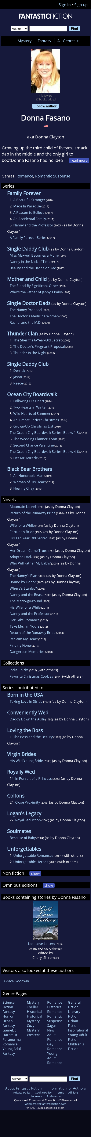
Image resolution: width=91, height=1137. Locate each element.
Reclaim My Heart (24, 639)
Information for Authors (67, 1088)
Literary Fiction (74, 1014)
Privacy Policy (21, 1092)
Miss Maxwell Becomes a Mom (34, 255)
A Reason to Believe (28, 212)
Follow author (45, 106)
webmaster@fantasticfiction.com (45, 1104)
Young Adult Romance (54, 1058)
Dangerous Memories (27, 651)
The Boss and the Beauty (33, 737)
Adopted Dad (20, 557)
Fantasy (44, 40)
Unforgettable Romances (33, 855)
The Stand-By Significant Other (34, 285)
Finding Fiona (20, 645)
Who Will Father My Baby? (30, 563)
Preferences (54, 1096)
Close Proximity (27, 802)
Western (33, 1035)
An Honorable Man (28, 475)
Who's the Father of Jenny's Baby (36, 292)
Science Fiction (9, 1004)
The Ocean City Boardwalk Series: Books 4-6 (44, 451)
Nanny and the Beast (26, 594)
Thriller (32, 1007)
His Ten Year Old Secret (28, 538)
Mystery (25, 40)
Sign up (81, 4)
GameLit (9, 1030)
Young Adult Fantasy (12, 1051)
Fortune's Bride (22, 531)
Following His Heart (28, 401)
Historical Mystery (34, 1018)
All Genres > (69, 40)
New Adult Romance (54, 1035)
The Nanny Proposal (26, 309)
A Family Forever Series (28, 237)
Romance (25, 176)
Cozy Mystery (33, 1028)
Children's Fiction (76, 1046)
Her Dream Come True (28, 550)
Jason (17, 377)
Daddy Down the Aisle (27, 719)
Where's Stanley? (23, 588)
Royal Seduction (28, 820)
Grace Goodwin (16, 981)
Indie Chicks (19, 670)
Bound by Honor (23, 582)
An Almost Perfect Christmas (36, 420)
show (35, 873)
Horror (8, 1016)
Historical (34, 1011)
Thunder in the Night (30, 353)
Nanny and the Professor (33, 225)
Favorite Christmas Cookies (31, 676)
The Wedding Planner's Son (35, 439)
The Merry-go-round (26, 601)
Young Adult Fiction (77, 1037)
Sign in (65, 4)
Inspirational (78, 1030)
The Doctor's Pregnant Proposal (39, 346)
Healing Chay (23, 488)
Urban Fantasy (9, 1023)
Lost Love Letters (41, 943)
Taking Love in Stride (26, 701)
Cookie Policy (43, 1092)
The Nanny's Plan (23, 575)
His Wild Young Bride (26, 760)
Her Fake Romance (25, 620)
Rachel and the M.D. (25, 322)
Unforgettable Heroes (30, 862)
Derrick (19, 370)
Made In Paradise (27, 206)
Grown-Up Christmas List (33, 426)
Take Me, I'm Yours (25, 626)
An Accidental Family (29, 219)
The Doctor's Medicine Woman (34, 316)
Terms (60, 1092)
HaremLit (10, 1035)
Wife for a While (22, 525)
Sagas (52, 1025)
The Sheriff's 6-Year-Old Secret (37, 340)
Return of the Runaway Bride (32, 513)
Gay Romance (54, 1046)
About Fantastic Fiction (23, 1088)
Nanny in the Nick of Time (30, 261)
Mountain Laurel (23, 506)
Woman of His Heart (29, 482)
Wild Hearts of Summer (32, 413)
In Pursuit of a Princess (33, 778)
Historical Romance (54, 1009)
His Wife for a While (25, 607)
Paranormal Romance (12, 1041)
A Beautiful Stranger (29, 200)
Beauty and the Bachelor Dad (33, 268)
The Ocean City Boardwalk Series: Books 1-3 (44, 432)
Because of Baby (23, 837)
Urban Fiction (73, 1023)
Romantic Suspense (52, 176)
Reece (18, 383)
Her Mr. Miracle (25, 458)
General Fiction (74, 1004)
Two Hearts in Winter (30, 407)
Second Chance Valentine (33, 445)
